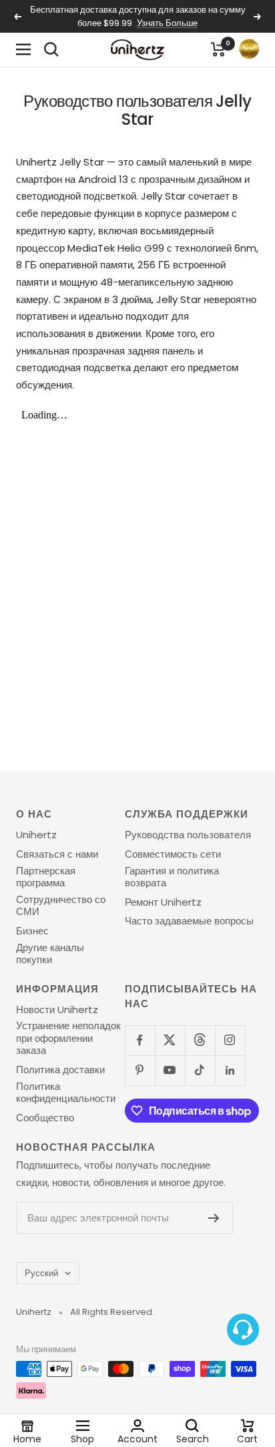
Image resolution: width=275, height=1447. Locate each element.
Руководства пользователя (188, 835)
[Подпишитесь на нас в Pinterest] (140, 1070)
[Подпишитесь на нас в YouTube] (170, 1070)
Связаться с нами (57, 854)
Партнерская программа (45, 877)
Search (192, 1438)
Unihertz (36, 835)
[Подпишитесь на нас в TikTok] (200, 1070)
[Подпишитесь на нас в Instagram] (230, 1040)
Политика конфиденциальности (65, 1093)
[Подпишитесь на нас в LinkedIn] (230, 1070)
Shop (82, 1438)
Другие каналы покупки (50, 954)
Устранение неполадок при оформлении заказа (68, 1038)
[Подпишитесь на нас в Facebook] (140, 1040)
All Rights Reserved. (112, 1312)
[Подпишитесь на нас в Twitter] (170, 1040)
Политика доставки (60, 1070)
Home (27, 1438)
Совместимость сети (173, 854)
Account (137, 1438)
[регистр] (214, 1218)
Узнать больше (167, 23)
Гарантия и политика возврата (172, 877)
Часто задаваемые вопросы (189, 921)
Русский (41, 1273)
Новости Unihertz (57, 1010)
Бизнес (32, 931)
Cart (247, 1438)
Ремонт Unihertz (163, 902)
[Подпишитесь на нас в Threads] (200, 1040)
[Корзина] (218, 49)
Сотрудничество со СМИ (60, 906)
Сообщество (45, 1118)
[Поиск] (51, 49)
